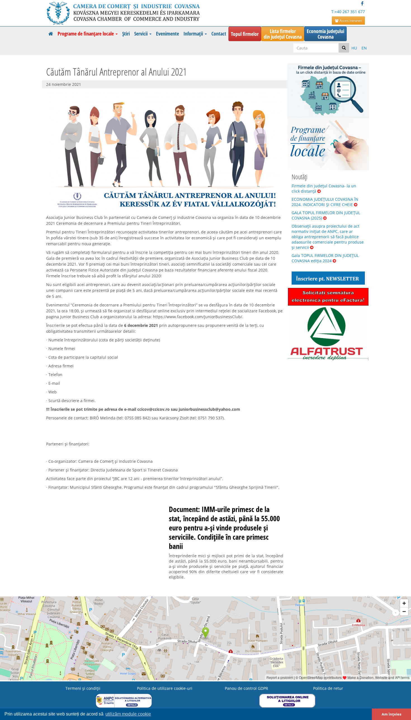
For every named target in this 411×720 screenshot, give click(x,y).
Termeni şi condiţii (82, 688)
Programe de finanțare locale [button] (86, 33)
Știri (126, 33)
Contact (218, 33)
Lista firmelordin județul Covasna (283, 34)
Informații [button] (193, 33)
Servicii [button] (141, 33)
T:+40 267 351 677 (348, 11)
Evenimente (167, 33)
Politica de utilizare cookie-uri (164, 688)
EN (364, 48)
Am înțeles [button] (391, 714)
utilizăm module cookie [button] (128, 714)
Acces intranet (350, 20)
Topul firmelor (245, 33)
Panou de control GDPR (246, 688)
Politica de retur (328, 688)
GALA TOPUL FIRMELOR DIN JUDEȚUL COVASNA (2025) (326, 215)
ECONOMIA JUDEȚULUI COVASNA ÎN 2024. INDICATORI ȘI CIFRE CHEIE (325, 202)
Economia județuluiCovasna (325, 34)
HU (354, 48)
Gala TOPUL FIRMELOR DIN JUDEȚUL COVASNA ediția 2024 (325, 258)
